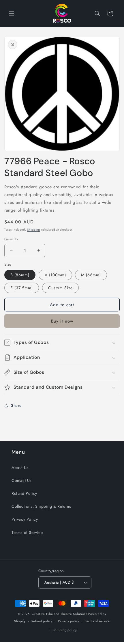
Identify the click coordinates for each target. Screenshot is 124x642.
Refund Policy (24, 493)
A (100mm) (55, 275)
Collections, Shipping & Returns (41, 506)
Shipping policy (65, 630)
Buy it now (62, 321)
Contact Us (22, 480)
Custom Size (60, 288)
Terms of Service (27, 532)
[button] (11, 13)
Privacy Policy (25, 519)
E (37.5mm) (21, 288)
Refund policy (41, 621)
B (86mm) (19, 275)
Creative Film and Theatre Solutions (59, 614)
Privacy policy (68, 621)
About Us (20, 467)
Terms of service (97, 621)
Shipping (33, 229)
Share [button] (16, 405)
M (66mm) (91, 275)
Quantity (11, 239)
